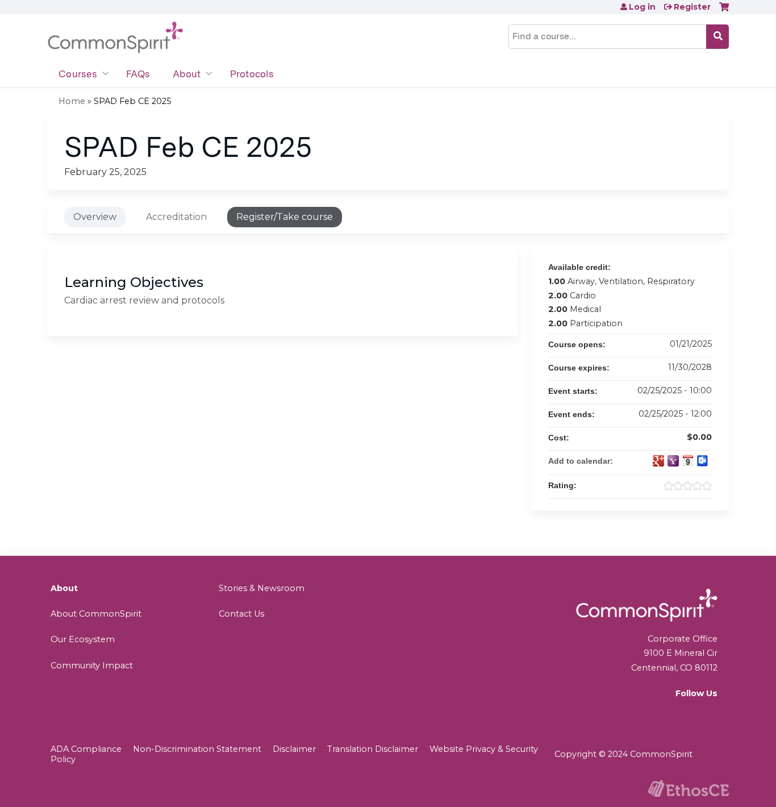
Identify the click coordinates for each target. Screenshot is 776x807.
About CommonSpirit (96, 614)
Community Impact (92, 665)
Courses (78, 74)
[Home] (115, 37)
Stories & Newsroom (261, 588)
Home (72, 101)
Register (692, 7)
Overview (94, 216)
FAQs (138, 74)
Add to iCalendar (688, 460)
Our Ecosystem (83, 639)
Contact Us (241, 614)
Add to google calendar (658, 461)
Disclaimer (294, 749)
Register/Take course (284, 216)
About (187, 74)
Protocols (252, 74)
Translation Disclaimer (372, 749)
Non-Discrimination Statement (197, 749)
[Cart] (724, 11)
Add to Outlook (702, 461)
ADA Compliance (86, 749)
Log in (642, 7)
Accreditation (176, 216)
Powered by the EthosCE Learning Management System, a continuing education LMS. (688, 788)
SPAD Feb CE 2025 (132, 101)
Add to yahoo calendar (673, 461)
